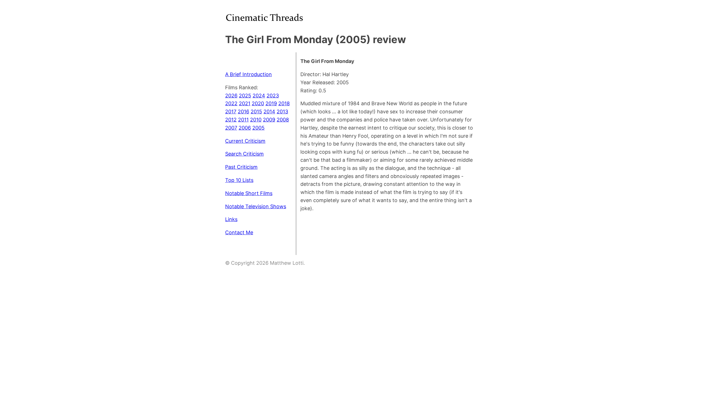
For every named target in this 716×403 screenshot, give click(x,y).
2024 (259, 96)
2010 (256, 120)
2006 (245, 128)
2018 (284, 103)
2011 (243, 120)
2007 (231, 128)
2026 (231, 96)
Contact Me (239, 232)
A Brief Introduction (248, 74)
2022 (231, 103)
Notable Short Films (248, 193)
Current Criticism (245, 141)
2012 (231, 120)
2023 (273, 96)
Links (231, 219)
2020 (258, 103)
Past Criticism (241, 167)
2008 (283, 120)
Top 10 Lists (239, 180)
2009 (269, 120)
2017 (230, 111)
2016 (243, 111)
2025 (245, 96)
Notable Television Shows (255, 206)
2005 (258, 128)
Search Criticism (244, 154)
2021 (244, 103)
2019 (271, 103)
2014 (269, 111)
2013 (282, 111)
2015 (256, 111)
